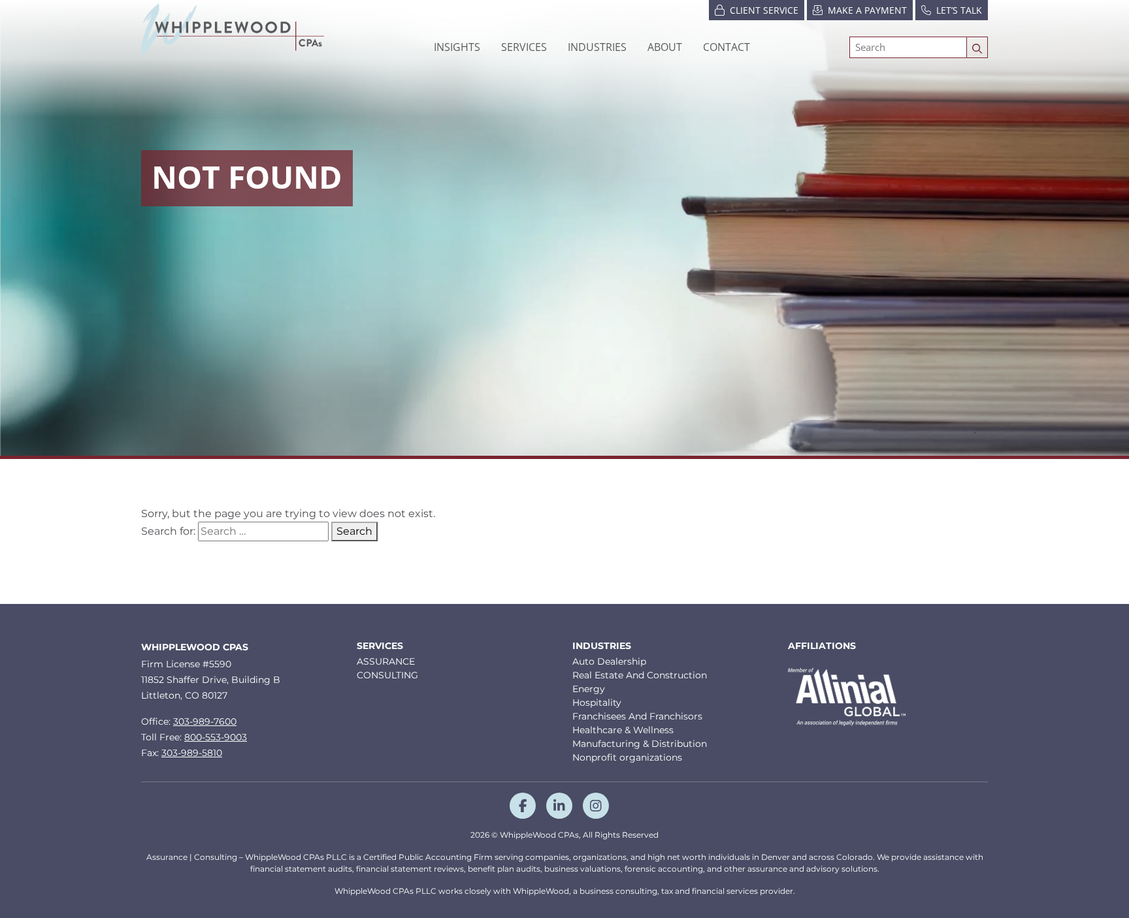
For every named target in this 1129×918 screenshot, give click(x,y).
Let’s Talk (959, 10)
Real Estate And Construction (639, 675)
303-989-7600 (205, 721)
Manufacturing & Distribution (639, 744)
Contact (726, 47)
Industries (601, 646)
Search (354, 531)
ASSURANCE (386, 661)
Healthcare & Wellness (623, 730)
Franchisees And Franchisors (637, 716)
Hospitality (596, 702)
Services (380, 646)
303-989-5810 (191, 753)
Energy (588, 689)
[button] (597, 47)
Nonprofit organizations (627, 757)
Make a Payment (867, 10)
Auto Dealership (609, 661)
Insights (457, 47)
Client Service (764, 10)
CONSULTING (387, 675)
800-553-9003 (215, 737)
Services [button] (524, 47)
